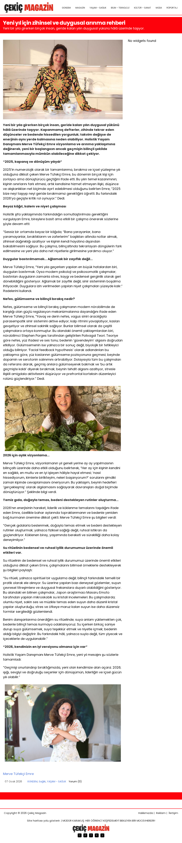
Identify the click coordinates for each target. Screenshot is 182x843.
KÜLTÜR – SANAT (142, 7)
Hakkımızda (145, 813)
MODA (159, 7)
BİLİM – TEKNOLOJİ (120, 7)
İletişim (173, 813)
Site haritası (35, 820)
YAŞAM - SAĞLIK (56, 781)
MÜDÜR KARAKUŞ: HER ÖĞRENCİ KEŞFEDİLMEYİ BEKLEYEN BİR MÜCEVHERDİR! (109, 820)
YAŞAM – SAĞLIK (98, 7)
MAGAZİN (80, 7)
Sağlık (42, 781)
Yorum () (75, 781)
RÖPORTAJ (172, 7)
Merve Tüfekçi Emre (18, 774)
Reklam (161, 813)
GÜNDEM (66, 7)
